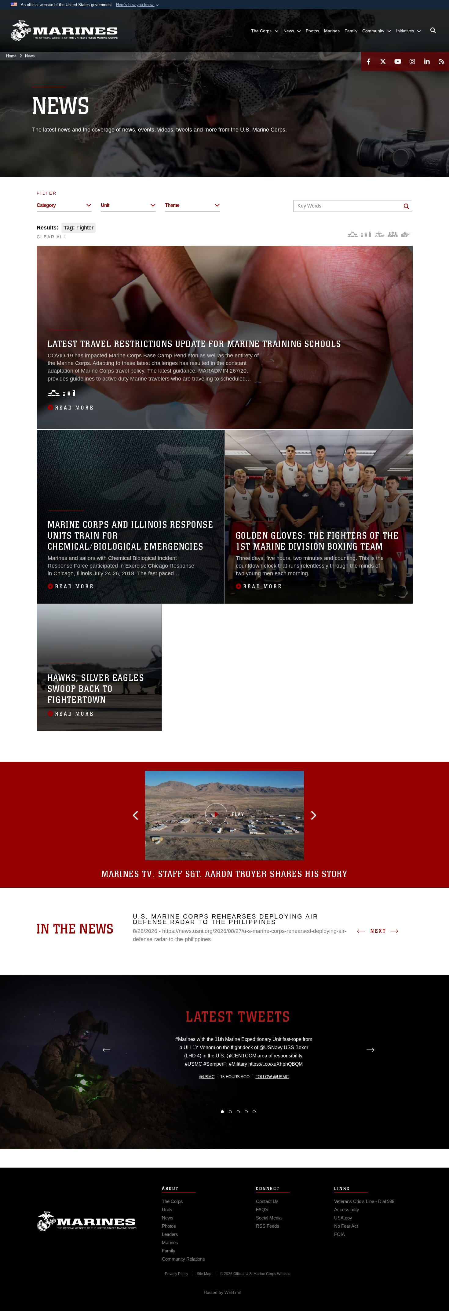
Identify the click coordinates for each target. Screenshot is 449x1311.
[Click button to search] (406, 206)
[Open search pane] (433, 30)
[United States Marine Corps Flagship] (64, 30)
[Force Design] (353, 234)
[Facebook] (368, 61)
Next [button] (378, 931)
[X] (383, 61)
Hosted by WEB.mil (222, 1292)
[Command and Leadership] (393, 234)
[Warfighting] (406, 234)
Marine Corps (87, 1221)
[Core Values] (379, 234)
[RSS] (441, 61)
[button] (138, 5)
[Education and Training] (366, 234)
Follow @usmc (272, 1076)
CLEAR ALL (52, 236)
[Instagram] (412, 61)
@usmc (206, 1076)
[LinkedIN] (427, 61)
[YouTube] (397, 61)
